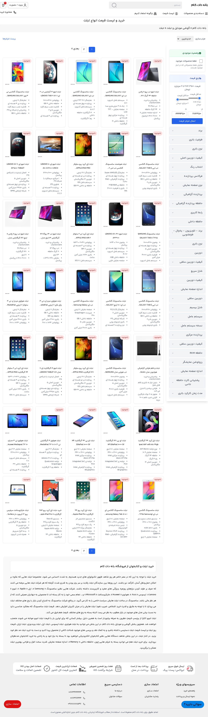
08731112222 (75, 698)
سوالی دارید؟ (193, 704)
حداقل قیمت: (195, 94)
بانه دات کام (199, 28)
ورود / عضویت (16, 5)
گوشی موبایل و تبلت (178, 28)
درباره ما (118, 690)
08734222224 (75, 692)
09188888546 (74, 703)
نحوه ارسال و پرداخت (185, 696)
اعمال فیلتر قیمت (187, 121)
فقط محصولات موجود (186, 61)
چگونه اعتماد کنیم (144, 13)
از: (202, 109)
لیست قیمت (168, 13)
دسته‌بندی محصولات (194, 13)
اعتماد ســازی (153, 690)
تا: (186, 109)
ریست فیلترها (9, 38)
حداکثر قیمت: (182, 95)
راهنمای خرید (189, 690)
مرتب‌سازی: (200, 38)
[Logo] (195, 5)
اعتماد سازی (12, 704)
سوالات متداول (115, 696)
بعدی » (75, 49)
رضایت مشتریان (152, 696)
